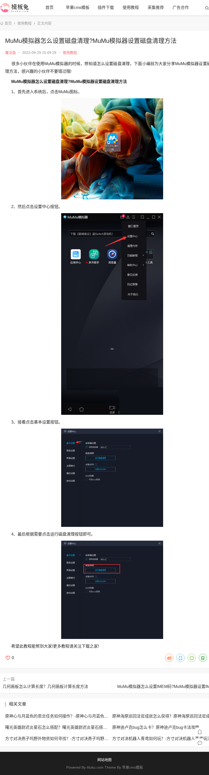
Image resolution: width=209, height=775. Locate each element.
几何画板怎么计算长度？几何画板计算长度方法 (45, 686)
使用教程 (131, 7)
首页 (49, 7)
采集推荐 (156, 7)
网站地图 (104, 760)
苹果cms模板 (77, 7)
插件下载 (106, 7)
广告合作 (181, 7)
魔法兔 (10, 53)
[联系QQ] (200, 731)
